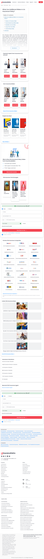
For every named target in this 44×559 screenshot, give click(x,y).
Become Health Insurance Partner (26, 520)
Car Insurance (3, 464)
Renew (27, 2)
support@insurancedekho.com (10, 458)
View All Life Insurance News (8, 354)
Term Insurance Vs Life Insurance (7, 522)
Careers (2, 492)
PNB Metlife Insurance (23, 444)
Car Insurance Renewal (5, 503)
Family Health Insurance (24, 512)
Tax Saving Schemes (4, 476)
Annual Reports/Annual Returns (6, 487)
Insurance (14, 2)
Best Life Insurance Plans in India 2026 (23, 194)
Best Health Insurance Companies (26, 504)
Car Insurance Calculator (7, 367)
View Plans (7, 105)
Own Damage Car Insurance (6, 509)
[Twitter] (9, 456)
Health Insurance (4, 467)
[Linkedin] (7, 456)
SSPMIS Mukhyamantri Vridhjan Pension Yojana (12, 320)
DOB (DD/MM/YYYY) (7, 216)
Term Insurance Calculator (7, 376)
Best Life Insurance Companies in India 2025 (15, 194)
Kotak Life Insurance (5, 446)
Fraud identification (4, 484)
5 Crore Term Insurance (22, 71)
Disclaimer (3, 485)
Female (10, 208)
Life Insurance (6, 192)
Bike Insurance (3, 465)
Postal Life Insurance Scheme (6, 517)
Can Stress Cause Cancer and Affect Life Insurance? (14, 341)
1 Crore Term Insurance (6, 71)
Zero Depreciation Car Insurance (7, 506)
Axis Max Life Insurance (24, 435)
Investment (3, 471)
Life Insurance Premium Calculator (7, 528)
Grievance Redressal (26, 465)
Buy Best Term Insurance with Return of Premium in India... (15, 331)
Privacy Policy (25, 464)
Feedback (2, 482)
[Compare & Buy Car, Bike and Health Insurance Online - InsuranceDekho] (6, 2)
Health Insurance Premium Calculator (9, 364)
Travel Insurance (4, 475)
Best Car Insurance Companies (6, 512)
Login (41, 2)
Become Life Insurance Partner (25, 522)
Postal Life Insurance (19, 431)
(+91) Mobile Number (10, 219)
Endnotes (6, 30)
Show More (14, 48)
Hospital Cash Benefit (22, 100)
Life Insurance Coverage (5, 434)
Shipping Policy (25, 468)
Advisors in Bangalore (5, 437)
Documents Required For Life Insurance (8, 438)
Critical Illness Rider (10, 28)
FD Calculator (5, 379)
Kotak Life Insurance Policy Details (22, 130)
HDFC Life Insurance (4, 444)
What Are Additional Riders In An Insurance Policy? (13, 18)
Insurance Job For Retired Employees (26, 529)
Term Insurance (4, 470)
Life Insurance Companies (14, 435)
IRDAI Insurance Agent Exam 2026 (26, 525)
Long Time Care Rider (10, 26)
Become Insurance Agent (7, 387)
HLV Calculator (29, 434)
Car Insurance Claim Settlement (7, 511)
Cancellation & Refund (27, 471)
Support (31, 2)
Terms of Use (25, 470)
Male (4, 208)
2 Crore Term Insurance (14, 71)
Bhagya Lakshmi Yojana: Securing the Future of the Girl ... (15, 351)
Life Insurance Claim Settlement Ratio (18, 434)
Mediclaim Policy (23, 506)
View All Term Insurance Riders (10, 111)
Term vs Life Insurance (28, 431)
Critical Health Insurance (24, 509)
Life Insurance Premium (26, 432)
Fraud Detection (25, 467)
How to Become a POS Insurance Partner (27, 523)
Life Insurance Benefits (36, 432)
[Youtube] (3, 456)
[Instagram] (5, 456)
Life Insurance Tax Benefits (5, 526)
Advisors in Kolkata (21, 437)
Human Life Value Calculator (8, 361)
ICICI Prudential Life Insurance (34, 444)
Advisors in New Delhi (33, 435)
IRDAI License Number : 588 (29, 536)
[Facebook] (1, 456)
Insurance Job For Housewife (25, 526)
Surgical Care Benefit (14, 100)
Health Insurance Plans (24, 503)
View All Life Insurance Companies (9, 293)
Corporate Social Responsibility (6, 493)
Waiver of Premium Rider (11, 21)
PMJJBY (17, 438)
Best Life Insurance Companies (6, 523)
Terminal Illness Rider (6, 100)
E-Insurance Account (26, 473)
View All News (5, 141)
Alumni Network (3, 490)
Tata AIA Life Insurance (13, 444)
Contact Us (3, 481)
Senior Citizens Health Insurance (26, 514)
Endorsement (15, 440)
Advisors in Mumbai (13, 437)
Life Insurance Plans (11, 431)
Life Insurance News (4, 435)
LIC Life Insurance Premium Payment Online (6, 130)
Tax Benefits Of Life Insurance (6, 432)
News (35, 2)
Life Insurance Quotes (17, 432)
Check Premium (7, 76)
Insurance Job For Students (25, 528)
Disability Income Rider (11, 25)
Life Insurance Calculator (7, 373)
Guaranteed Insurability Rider (12, 23)
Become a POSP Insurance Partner (26, 517)
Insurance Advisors (21, 2)
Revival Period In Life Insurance (6, 440)
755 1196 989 (5, 459)
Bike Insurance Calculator (7, 370)
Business (2, 473)
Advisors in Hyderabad (30, 437)
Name (4, 211)
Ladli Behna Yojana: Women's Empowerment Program (14, 310)
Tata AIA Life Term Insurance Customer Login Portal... (14, 130)
